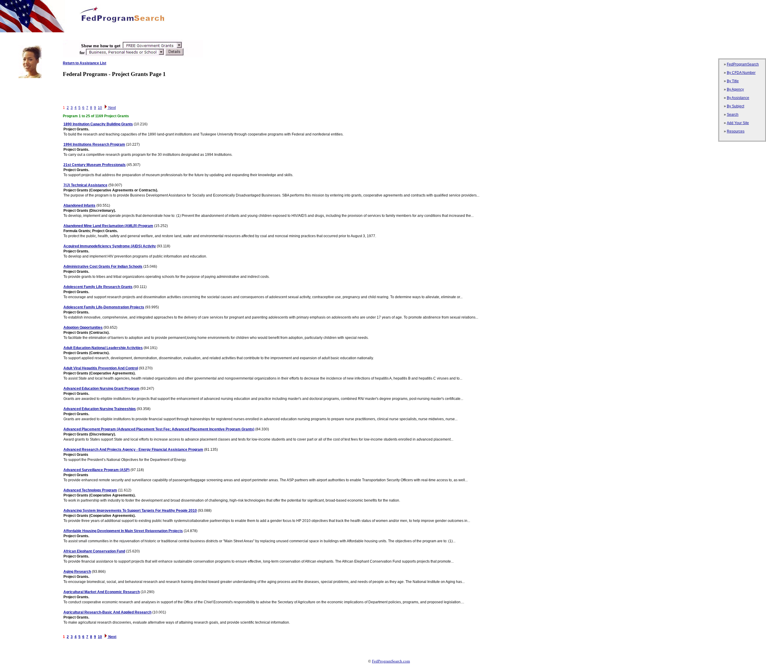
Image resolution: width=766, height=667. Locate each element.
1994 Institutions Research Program (94, 144)
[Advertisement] (109, 34)
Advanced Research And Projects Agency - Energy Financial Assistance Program (133, 449)
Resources (735, 131)
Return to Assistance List (84, 63)
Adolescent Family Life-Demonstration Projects (103, 307)
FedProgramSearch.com (391, 661)
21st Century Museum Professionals (94, 165)
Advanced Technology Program (90, 490)
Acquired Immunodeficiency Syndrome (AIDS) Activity (109, 246)
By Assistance (738, 98)
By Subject (735, 106)
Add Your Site (738, 123)
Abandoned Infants (79, 205)
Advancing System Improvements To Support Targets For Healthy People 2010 (130, 510)
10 (100, 108)
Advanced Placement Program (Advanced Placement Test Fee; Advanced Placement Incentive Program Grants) (158, 429)
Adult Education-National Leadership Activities (103, 348)
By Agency (735, 89)
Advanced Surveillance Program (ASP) (96, 470)
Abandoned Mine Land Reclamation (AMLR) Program (108, 226)
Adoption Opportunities (83, 327)
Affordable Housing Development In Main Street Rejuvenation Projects (123, 531)
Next (111, 108)
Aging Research (77, 571)
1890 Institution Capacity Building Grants (98, 124)
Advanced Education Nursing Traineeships (99, 409)
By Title (733, 81)
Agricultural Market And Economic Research (101, 592)
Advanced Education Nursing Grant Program (101, 388)
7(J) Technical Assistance (85, 185)
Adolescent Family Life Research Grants (98, 287)
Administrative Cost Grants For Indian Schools (102, 266)
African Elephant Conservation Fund (94, 551)
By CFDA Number (741, 73)
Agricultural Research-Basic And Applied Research (107, 612)
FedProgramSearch (743, 64)
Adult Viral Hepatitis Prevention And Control (100, 368)
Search (732, 114)
